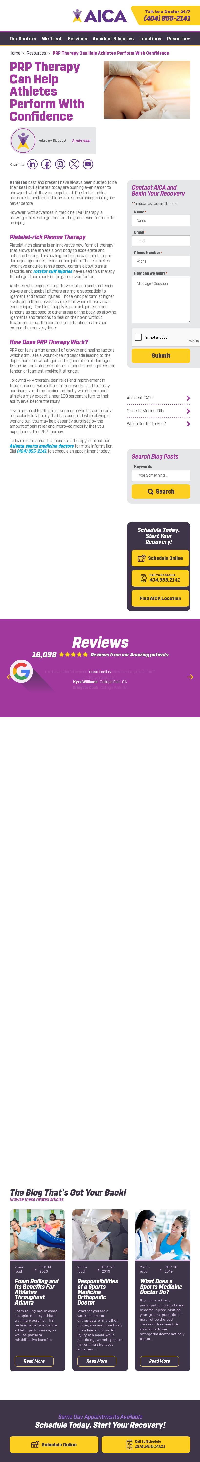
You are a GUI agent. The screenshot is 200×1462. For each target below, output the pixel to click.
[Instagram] (60, 164)
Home (15, 53)
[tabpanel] (37, 1290)
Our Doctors (23, 39)
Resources (178, 39)
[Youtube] (88, 164)
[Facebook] (46, 164)
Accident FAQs (140, 398)
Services (77, 39)
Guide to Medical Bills (145, 411)
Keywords (143, 466)
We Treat (52, 39)
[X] (74, 164)
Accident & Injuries (113, 39)
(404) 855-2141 (167, 15)
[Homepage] (100, 15)
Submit (161, 355)
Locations (150, 39)
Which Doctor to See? (146, 423)
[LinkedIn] (32, 164)
